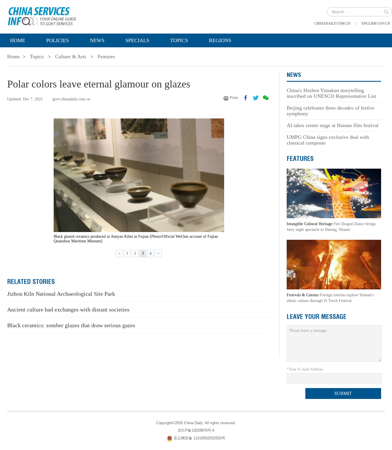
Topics (179, 40)
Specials (137, 40)
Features (106, 56)
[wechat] (266, 98)
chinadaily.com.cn (332, 24)
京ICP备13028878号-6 (196, 430)
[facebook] (246, 98)
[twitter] (256, 98)
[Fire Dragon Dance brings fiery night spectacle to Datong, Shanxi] (334, 193)
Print (234, 98)
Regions (220, 40)
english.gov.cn (376, 24)
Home (17, 40)
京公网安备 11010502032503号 (199, 438)
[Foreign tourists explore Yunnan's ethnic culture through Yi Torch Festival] (334, 264)
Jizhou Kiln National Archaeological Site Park (61, 294)
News (97, 40)
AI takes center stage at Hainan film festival (333, 125)
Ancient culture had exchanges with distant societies (68, 309)
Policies (57, 40)
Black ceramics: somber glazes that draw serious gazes (71, 325)
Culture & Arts (70, 56)
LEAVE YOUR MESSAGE (316, 316)
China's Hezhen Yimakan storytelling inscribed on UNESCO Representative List (331, 93)
